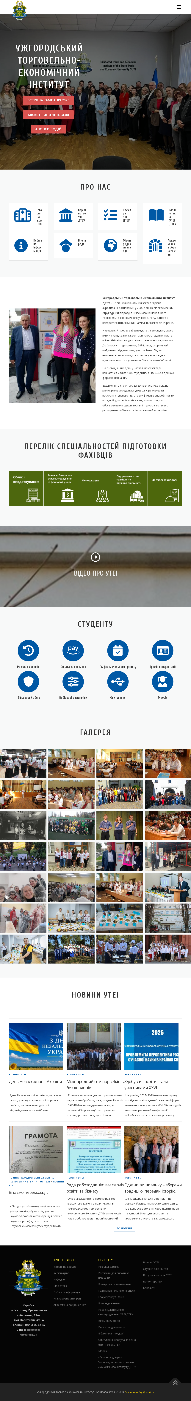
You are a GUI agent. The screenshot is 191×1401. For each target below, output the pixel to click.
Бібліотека (60, 1286)
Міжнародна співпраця (68, 1298)
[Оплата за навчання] (73, 650)
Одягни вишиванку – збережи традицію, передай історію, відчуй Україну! (153, 1191)
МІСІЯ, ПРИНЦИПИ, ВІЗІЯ (48, 115)
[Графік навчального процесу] (117, 650)
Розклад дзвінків (28, 667)
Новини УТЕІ (17, 1074)
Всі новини (124, 1228)
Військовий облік (28, 697)
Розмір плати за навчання (114, 1284)
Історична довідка (65, 1266)
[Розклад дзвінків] (28, 650)
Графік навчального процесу (117, 667)
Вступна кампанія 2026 (48, 100)
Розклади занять (109, 1303)
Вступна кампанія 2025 (157, 1275)
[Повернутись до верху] (175, 1383)
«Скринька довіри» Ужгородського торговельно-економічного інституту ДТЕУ (117, 1362)
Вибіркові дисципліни (73, 697)
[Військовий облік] (28, 681)
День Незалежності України (35, 1081)
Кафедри (59, 1279)
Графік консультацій (162, 667)
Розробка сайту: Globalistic (139, 1392)
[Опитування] (117, 681)
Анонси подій (48, 129)
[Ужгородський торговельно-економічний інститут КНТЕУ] (71, 763)
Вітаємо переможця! (28, 1192)
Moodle (162, 697)
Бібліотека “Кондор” (111, 1333)
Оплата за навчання (73, 667)
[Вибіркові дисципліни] (73, 681)
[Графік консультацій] (162, 650)
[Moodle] (162, 681)
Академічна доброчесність (70, 1305)
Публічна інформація (67, 1292)
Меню (179, 7)
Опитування (118, 697)
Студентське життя (155, 1269)
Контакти (149, 1288)
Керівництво (61, 1273)
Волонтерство (152, 1281)
